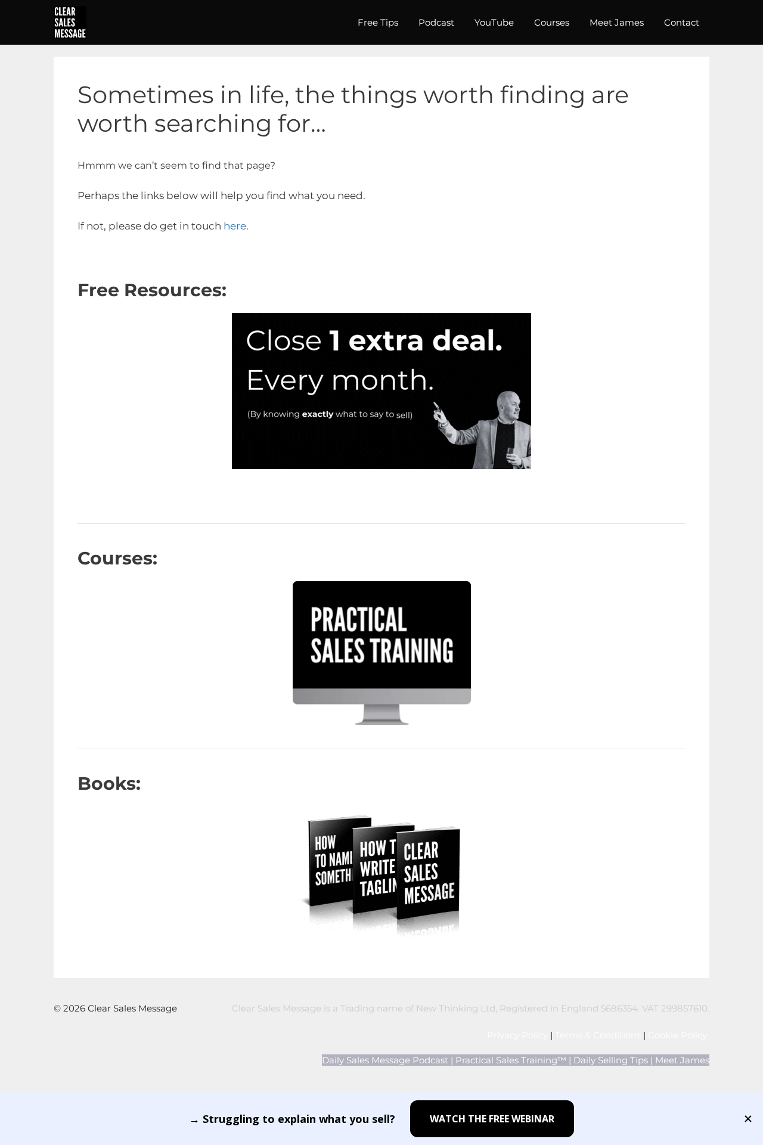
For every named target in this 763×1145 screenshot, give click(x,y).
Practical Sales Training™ (510, 1060)
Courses (551, 22)
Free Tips (378, 22)
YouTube (494, 22)
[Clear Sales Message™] (70, 22)
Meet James (617, 22)
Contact (681, 22)
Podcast (436, 22)
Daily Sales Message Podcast (385, 1060)
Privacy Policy (517, 1035)
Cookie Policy (678, 1035)
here (235, 226)
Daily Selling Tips (610, 1060)
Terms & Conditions (598, 1035)
